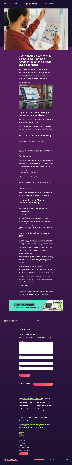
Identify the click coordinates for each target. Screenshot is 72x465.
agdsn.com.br (22, 448)
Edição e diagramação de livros (44, 405)
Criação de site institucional (25, 402)
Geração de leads (41, 402)
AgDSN (49, 459)
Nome (20, 355)
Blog (19, 320)
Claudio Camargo (12, 3)
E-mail (20, 361)
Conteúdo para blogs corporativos (27, 410)
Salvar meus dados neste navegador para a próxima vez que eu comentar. (36, 372)
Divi (67, 459)
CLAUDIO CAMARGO (39, 459)
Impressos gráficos (41, 410)
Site (20, 366)
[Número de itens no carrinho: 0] (66, 3)
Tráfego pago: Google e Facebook (26, 408)
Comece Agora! (23, 453)
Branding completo (23, 405)
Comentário (22, 341)
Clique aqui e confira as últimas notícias (42, 384)
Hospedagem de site (41, 408)
